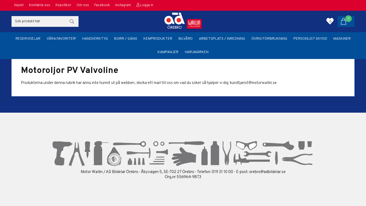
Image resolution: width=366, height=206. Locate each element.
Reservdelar (28, 38)
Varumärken (196, 52)
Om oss (83, 5)
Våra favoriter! (61, 38)
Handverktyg (95, 38)
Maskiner (342, 38)
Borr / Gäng (125, 38)
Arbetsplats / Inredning (222, 38)
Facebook (102, 5)
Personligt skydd (310, 38)
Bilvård (185, 38)
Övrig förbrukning (269, 38)
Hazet (19, 5)
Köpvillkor (63, 5)
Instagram (123, 5)
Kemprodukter (157, 38)
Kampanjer (168, 52)
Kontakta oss (39, 5)
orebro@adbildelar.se (267, 172)
